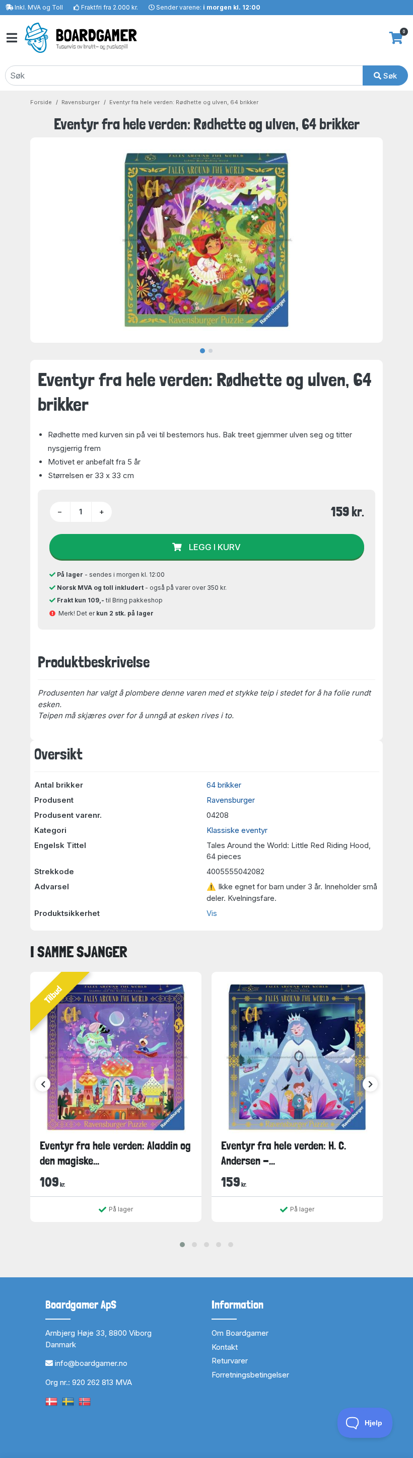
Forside (41, 102)
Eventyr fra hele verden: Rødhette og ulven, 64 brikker (183, 102)
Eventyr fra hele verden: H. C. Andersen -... (283, 1153)
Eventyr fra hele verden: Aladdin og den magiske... (115, 1153)
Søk (389, 76)
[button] (182, 1245)
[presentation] (42, 1084)
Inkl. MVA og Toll (39, 7)
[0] (396, 38)
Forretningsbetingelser (250, 1374)
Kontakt (225, 1347)
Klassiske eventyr (236, 830)
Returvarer (230, 1360)
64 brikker (223, 785)
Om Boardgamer (240, 1333)
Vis (211, 913)
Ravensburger (80, 102)
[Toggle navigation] (11, 38)
